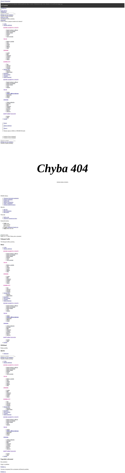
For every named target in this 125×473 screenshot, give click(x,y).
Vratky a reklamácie (8, 203)
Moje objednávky (7, 211)
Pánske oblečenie (7, 77)
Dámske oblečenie (7, 25)
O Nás (4, 24)
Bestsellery (5, 73)
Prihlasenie (5, 353)
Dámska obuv (6, 69)
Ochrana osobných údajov (9, 204)
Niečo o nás (6, 217)
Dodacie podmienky (8, 199)
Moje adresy (6, 212)
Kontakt (5, 119)
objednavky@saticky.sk (12, 227)
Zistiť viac (60, 4)
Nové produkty (6, 74)
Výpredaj (5, 76)
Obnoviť (3, 1)
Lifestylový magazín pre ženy (10, 218)
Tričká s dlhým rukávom (12, 93)
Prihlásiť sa (3, 466)
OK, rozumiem (4, 5)
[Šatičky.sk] (3, 8)
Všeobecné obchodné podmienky (11, 198)
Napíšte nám (6, 200)
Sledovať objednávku (8, 202)
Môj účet (5, 209)
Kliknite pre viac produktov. (7, 15)
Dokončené (7, 1)
